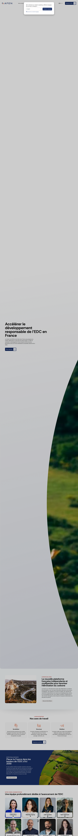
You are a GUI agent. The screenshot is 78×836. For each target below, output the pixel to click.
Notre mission (21, 3)
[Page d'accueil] (7, 3)
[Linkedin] (13, 816)
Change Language (47, 8)
